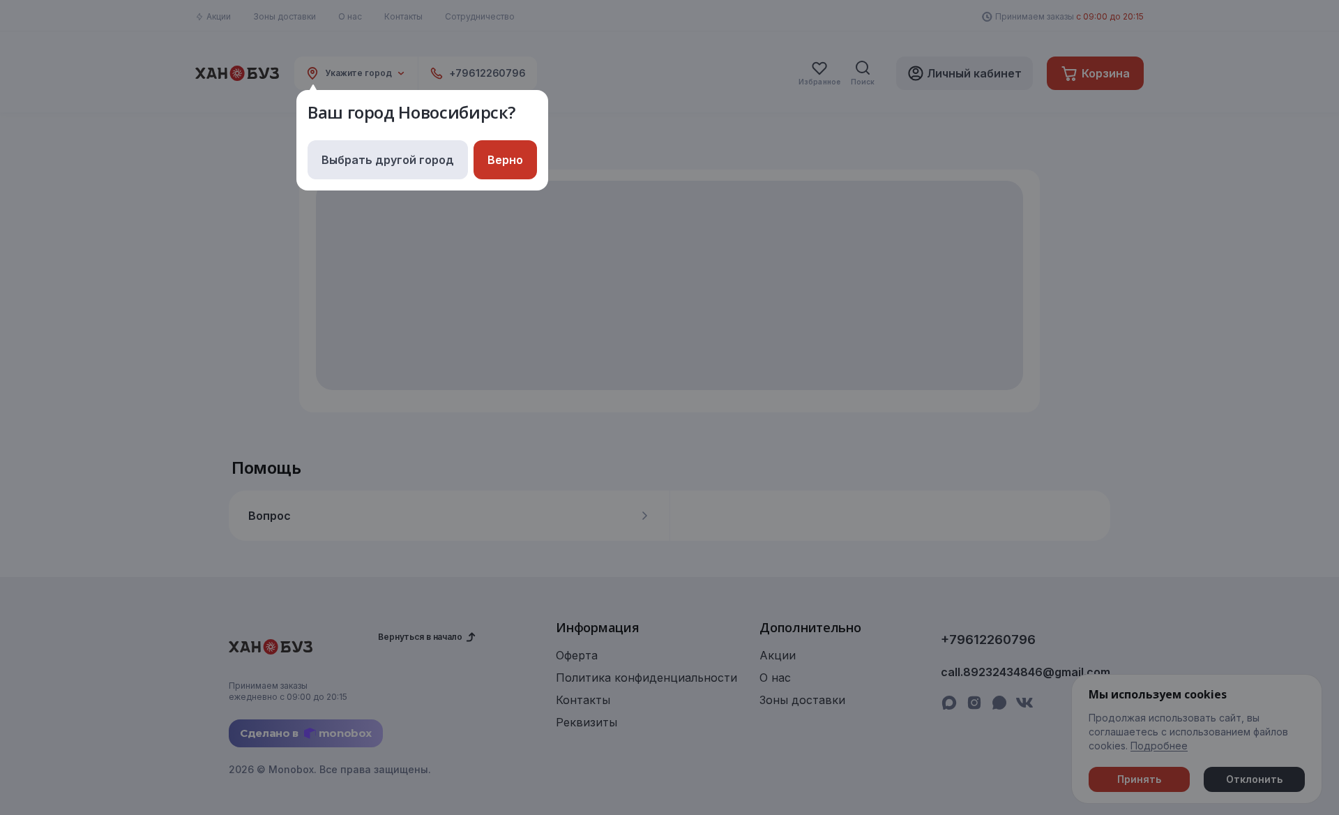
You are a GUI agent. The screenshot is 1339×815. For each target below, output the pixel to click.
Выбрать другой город (387, 160)
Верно (505, 160)
